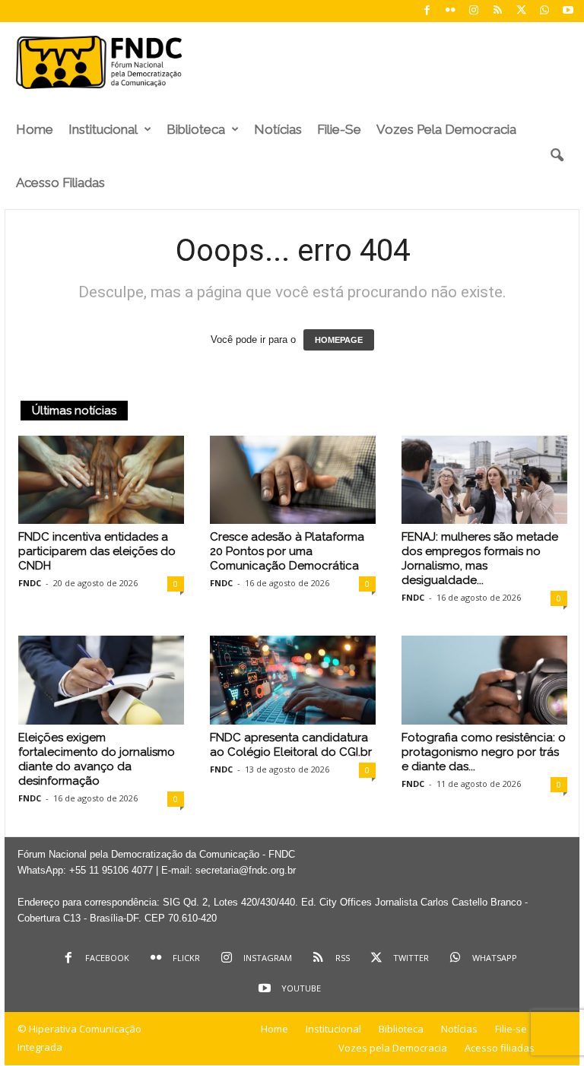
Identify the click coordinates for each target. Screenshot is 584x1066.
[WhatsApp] (544, 11)
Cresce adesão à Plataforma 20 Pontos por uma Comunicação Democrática (287, 551)
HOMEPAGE (339, 339)
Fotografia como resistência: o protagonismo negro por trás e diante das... (484, 752)
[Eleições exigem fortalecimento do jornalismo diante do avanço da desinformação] (101, 680)
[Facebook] (426, 11)
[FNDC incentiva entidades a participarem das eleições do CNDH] (101, 480)
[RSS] (497, 11)
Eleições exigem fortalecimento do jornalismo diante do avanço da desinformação (96, 759)
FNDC (29, 583)
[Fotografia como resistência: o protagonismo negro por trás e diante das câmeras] (484, 680)
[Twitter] (521, 11)
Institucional (103, 129)
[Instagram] (474, 11)
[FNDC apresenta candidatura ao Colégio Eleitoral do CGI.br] (293, 680)
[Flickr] (450, 11)
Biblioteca (196, 129)
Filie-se (339, 129)
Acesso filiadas (60, 182)
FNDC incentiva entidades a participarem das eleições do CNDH (97, 551)
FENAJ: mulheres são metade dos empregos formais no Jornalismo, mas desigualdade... (480, 558)
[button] (556, 156)
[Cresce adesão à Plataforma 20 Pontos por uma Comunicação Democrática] (293, 480)
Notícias (278, 129)
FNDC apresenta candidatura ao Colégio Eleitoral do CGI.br (291, 745)
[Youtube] (568, 11)
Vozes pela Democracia (446, 129)
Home (34, 129)
